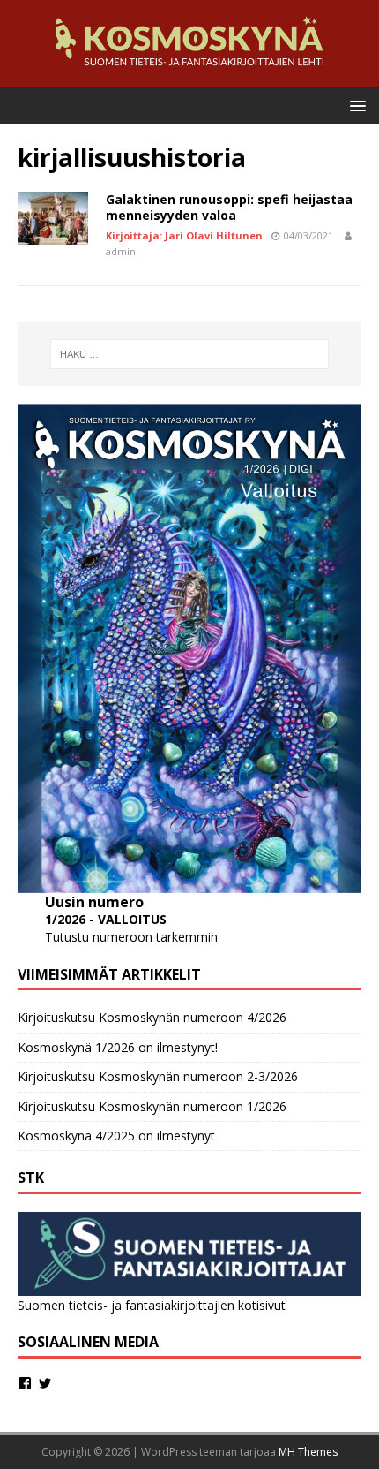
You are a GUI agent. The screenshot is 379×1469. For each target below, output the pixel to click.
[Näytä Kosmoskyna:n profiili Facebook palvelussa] (25, 1383)
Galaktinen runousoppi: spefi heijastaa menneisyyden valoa (229, 207)
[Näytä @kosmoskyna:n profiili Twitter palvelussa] (45, 1383)
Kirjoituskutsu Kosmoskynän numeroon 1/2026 (152, 1106)
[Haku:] (190, 354)
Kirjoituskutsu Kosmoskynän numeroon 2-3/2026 (158, 1076)
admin (121, 251)
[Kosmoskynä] (189, 77)
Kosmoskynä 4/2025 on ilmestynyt (116, 1135)
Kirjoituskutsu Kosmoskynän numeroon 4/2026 (152, 1017)
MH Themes (308, 1451)
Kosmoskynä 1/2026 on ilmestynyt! (118, 1047)
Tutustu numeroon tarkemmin (131, 936)
